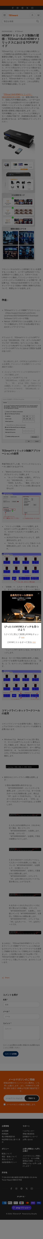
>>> (22, 637)
